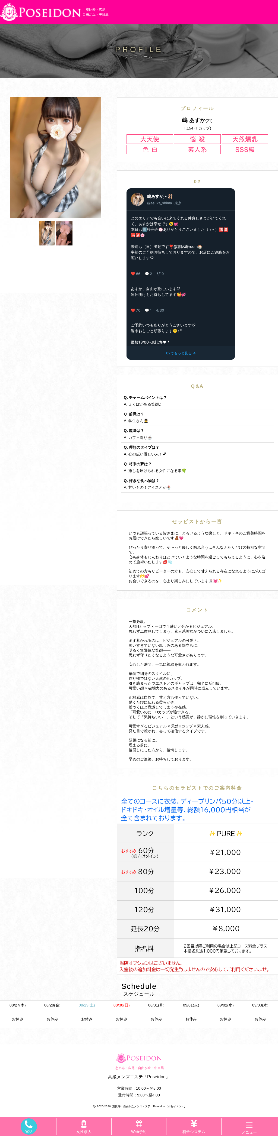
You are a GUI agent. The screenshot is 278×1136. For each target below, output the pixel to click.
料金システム (193, 1131)
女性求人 (83, 1131)
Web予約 (139, 1131)
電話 (29, 1131)
